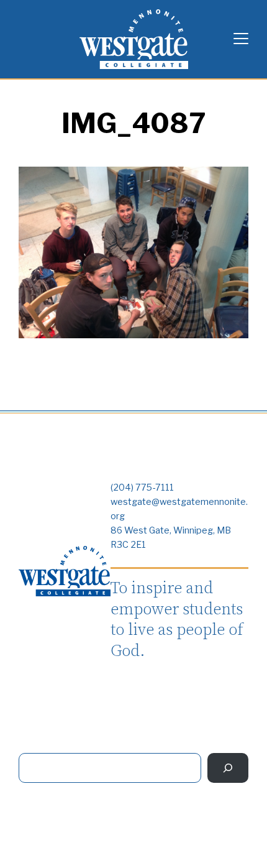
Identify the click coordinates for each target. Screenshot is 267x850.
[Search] (227, 767)
